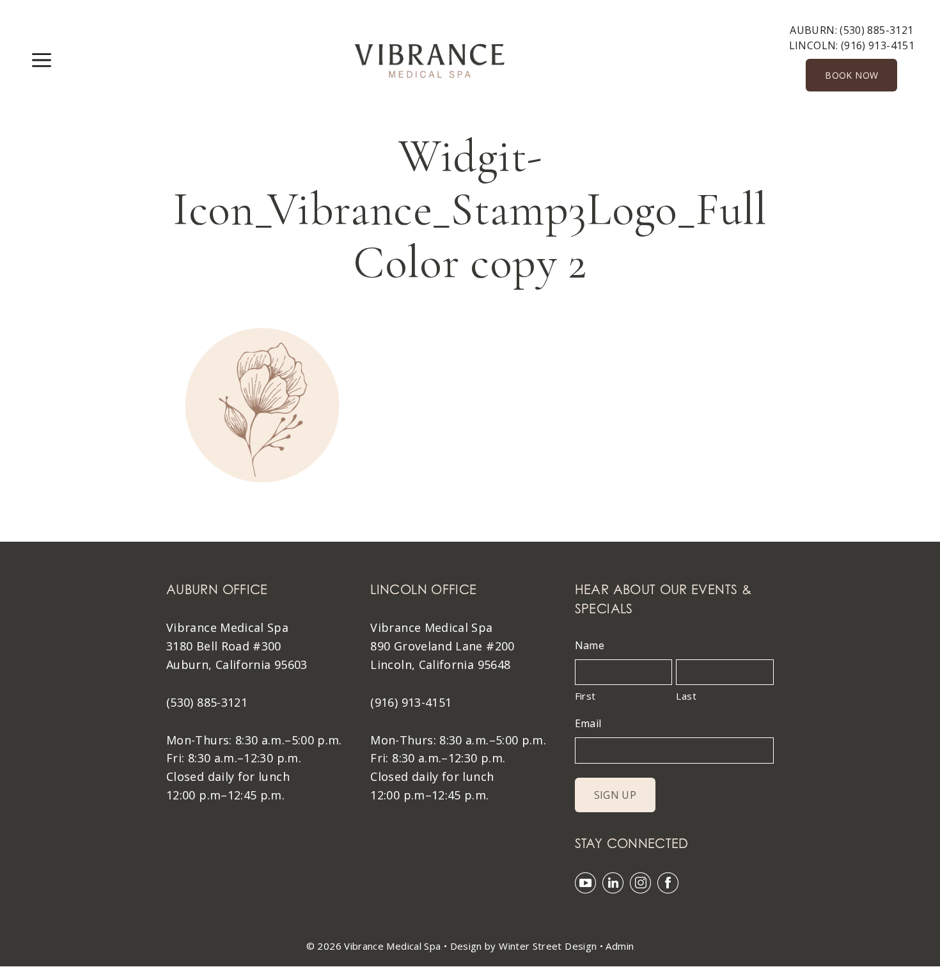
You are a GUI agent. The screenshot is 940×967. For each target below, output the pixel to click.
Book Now (851, 75)
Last (686, 695)
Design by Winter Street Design (523, 945)
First (585, 695)
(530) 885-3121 (876, 30)
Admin (620, 945)
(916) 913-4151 (877, 45)
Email (588, 723)
